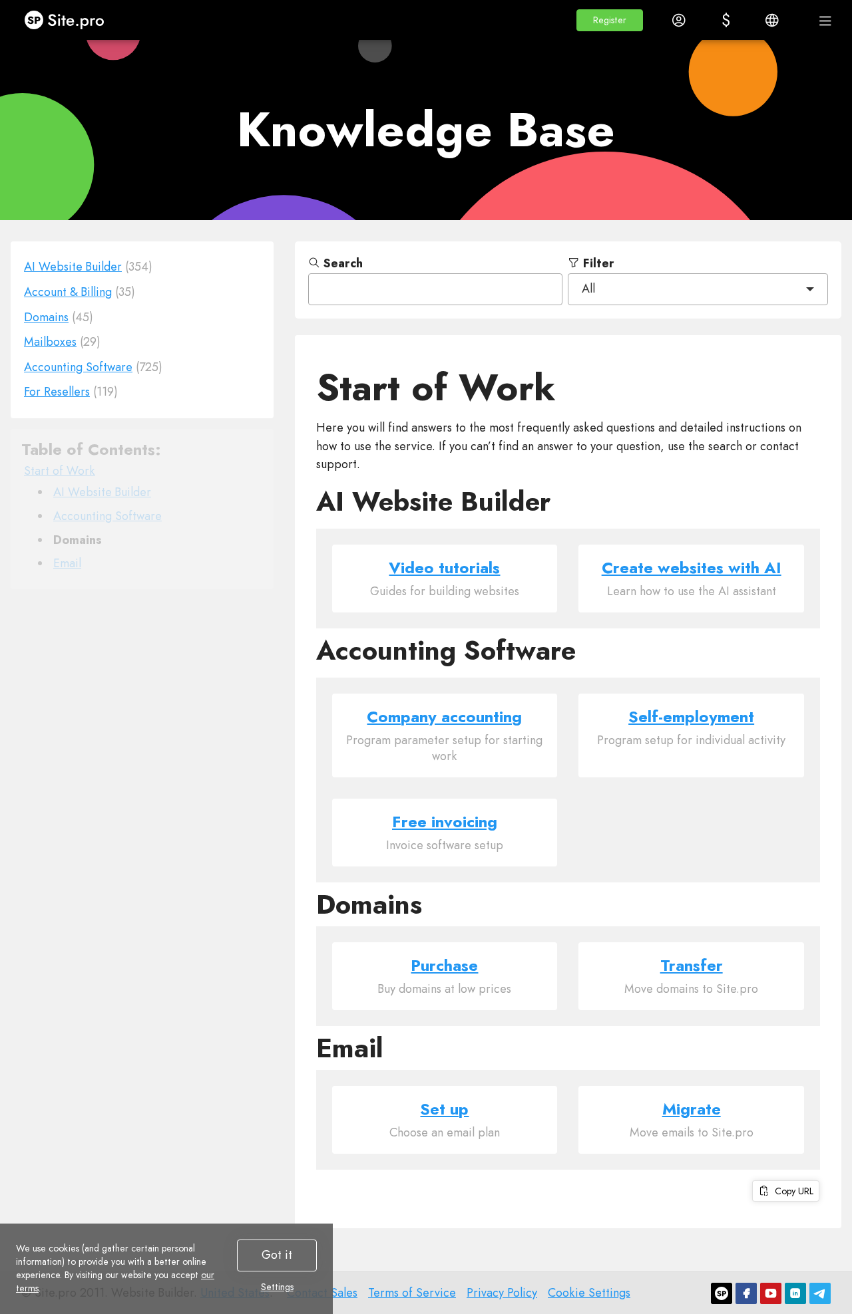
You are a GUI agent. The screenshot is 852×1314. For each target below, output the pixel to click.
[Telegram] (820, 1293)
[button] (609, 20)
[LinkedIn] (795, 1293)
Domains (77, 539)
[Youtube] (770, 1293)
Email (67, 563)
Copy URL (791, 1191)
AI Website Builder (102, 492)
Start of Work (59, 470)
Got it (277, 1254)
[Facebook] (746, 1293)
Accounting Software (107, 516)
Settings (277, 1286)
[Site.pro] (721, 1293)
